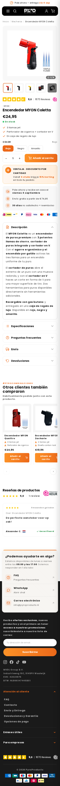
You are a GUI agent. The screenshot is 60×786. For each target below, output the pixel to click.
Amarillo (35, 148)
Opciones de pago (16, 721)
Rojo (8, 148)
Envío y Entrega (14, 710)
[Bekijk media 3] (30, 88)
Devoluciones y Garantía (21, 716)
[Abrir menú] (8, 11)
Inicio (6, 21)
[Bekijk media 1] (8, 88)
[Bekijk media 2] (19, 88)
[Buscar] (15, 11)
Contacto (10, 705)
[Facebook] (11, 662)
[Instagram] (5, 662)
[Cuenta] (46, 11)
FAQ (6, 699)
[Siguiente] (53, 471)
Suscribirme (30, 652)
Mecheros (17, 21)
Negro (21, 148)
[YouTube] (24, 662)
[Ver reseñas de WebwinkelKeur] (50, 493)
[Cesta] (53, 11)
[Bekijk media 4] (41, 88)
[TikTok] (18, 662)
